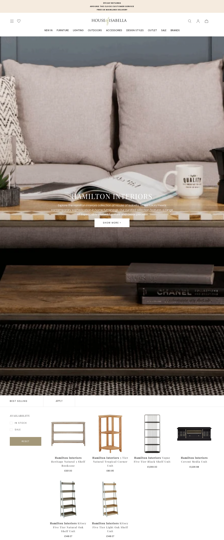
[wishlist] (19, 21)
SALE (163, 30)
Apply (59, 401)
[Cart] (206, 21)
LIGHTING (78, 30)
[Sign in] (198, 21)
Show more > (112, 222)
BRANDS (175, 30)
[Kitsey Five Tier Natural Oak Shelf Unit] (68, 499)
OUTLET (152, 30)
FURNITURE (63, 30)
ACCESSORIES (114, 30)
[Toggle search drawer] (190, 21)
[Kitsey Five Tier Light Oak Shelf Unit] (110, 499)
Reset (26, 441)
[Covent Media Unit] (194, 434)
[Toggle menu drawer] (12, 21)
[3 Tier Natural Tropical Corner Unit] (110, 434)
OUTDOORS (95, 30)
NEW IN (48, 30)
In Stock (21, 422)
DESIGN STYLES (135, 30)
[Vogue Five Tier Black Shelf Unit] (152, 434)
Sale (18, 429)
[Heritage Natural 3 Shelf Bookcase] (68, 434)
